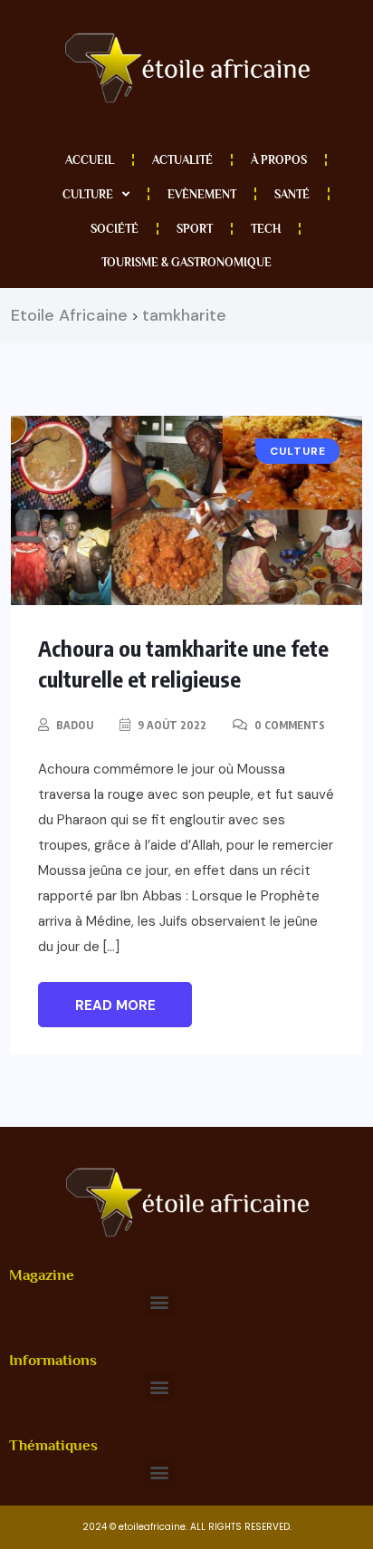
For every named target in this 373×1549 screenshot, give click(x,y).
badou (74, 725)
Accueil (89, 160)
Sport (195, 229)
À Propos (279, 160)
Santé (292, 194)
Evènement (201, 194)
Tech (266, 229)
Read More (115, 1005)
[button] (160, 1302)
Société (115, 229)
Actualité (182, 160)
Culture (87, 194)
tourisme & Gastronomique (186, 262)
